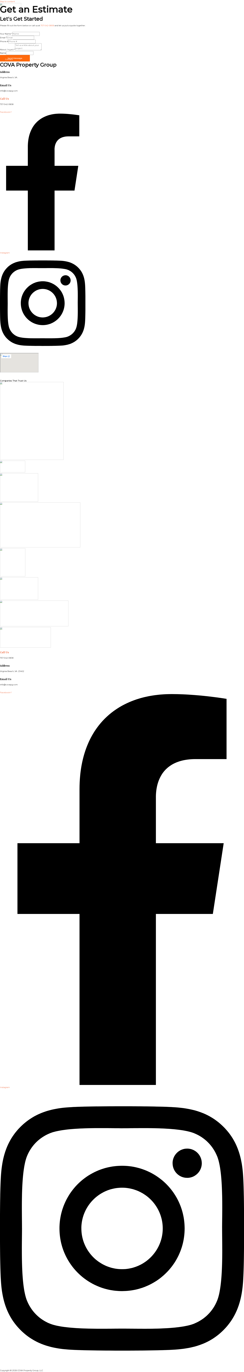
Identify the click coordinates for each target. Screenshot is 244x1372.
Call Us (4, 98)
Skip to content (7, 1)
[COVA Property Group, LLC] (10, 10)
